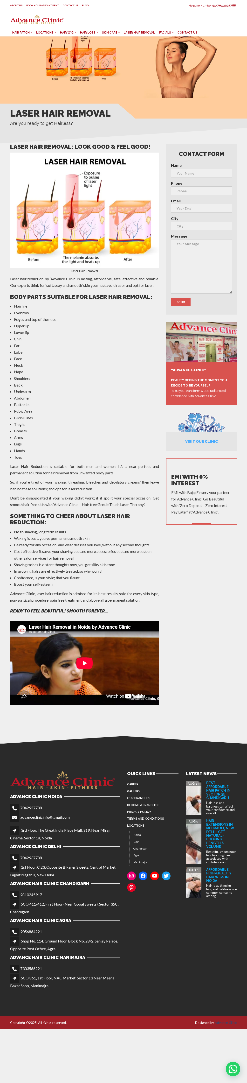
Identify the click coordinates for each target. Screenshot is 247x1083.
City (174, 218)
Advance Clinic (226, 1022)
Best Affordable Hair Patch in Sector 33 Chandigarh (218, 790)
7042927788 (31, 807)
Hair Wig (67, 32)
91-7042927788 (224, 5)
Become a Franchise (143, 805)
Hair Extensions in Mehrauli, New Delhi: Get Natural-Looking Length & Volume (220, 834)
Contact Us (70, 5)
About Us (16, 5)
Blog (85, 5)
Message (179, 236)
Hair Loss (88, 32)
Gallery (133, 791)
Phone (176, 183)
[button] (233, 1069)
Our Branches (138, 798)
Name (176, 165)
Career (132, 784)
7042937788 (31, 857)
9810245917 (31, 894)
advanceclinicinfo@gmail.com (45, 817)
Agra (136, 855)
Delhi (136, 842)
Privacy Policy (139, 812)
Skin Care (109, 32)
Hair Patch (21, 32)
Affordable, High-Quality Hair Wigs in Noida (218, 875)
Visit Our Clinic (201, 441)
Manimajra (140, 862)
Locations (45, 32)
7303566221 (31, 968)
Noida (137, 835)
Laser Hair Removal (139, 32)
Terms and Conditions (145, 818)
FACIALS (165, 32)
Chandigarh (140, 848)
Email (176, 200)
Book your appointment (42, 5)
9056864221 (31, 931)
